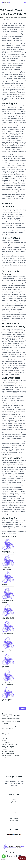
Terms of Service (14, 816)
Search (3, 705)
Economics (4, 740)
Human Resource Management (9, 748)
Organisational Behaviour (8, 753)
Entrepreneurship (6, 742)
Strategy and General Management (11, 757)
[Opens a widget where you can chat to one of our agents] (22, 858)
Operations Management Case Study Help (15, 17)
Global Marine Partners (7, 728)
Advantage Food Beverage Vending (11, 718)
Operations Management (8, 751)
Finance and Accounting (8, 746)
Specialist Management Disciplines (10, 755)
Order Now (14, 803)
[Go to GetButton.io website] (3, 859)
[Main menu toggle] (24, 2)
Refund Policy (14, 818)
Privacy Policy (14, 820)
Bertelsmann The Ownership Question (11, 726)
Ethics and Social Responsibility (10, 744)
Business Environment (7, 739)
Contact (14, 801)
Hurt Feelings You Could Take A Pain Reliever (13, 716)
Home (1, 17)
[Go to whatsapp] (4, 856)
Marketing (4, 749)
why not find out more (10, 500)
